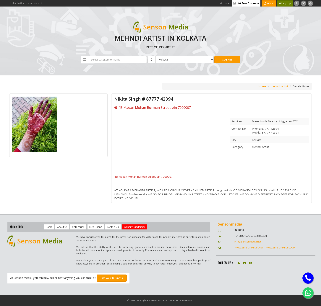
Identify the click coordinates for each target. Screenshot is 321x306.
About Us (62, 227)
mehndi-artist (279, 86)
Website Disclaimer (134, 227)
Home (226, 3)
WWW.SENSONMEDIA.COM (280, 247)
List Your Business (112, 278)
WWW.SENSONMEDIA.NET (248, 247)
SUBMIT (227, 59)
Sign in (270, 3)
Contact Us (113, 227)
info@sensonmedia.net (247, 241)
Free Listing (95, 227)
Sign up (286, 3)
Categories (78, 227)
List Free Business (247, 3)
